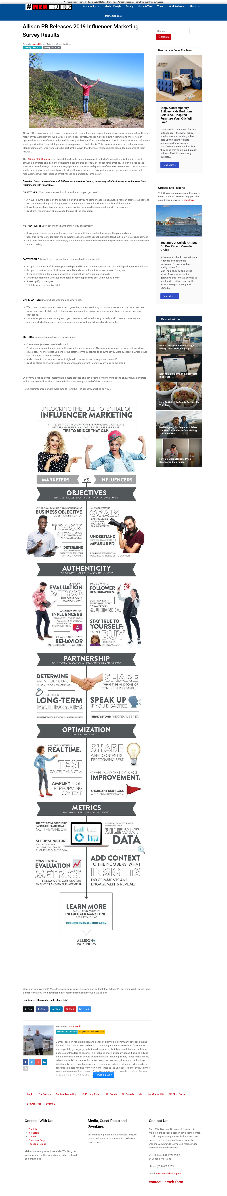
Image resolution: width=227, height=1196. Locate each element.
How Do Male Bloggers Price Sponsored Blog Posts (178, 442)
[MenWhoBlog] (48, 7)
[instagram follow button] (38, 1062)
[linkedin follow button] (44, 1062)
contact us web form (166, 1182)
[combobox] (173, 31)
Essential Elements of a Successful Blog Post (178, 357)
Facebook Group (37, 1143)
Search (165, 36)
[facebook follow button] (25, 1062)
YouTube (33, 1129)
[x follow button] (32, 1062)
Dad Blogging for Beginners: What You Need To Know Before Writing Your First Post (177, 416)
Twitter (32, 1136)
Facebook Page (36, 1140)
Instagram (34, 1132)
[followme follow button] (25, 1068)
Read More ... (170, 165)
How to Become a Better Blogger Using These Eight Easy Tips (177, 329)
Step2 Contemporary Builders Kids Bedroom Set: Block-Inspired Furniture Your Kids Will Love (176, 115)
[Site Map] (141, 1094)
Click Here (188, 199)
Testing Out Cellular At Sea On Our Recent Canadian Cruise (179, 246)
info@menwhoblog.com (169, 1173)
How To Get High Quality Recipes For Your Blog (179, 385)
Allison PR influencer (38, 159)
